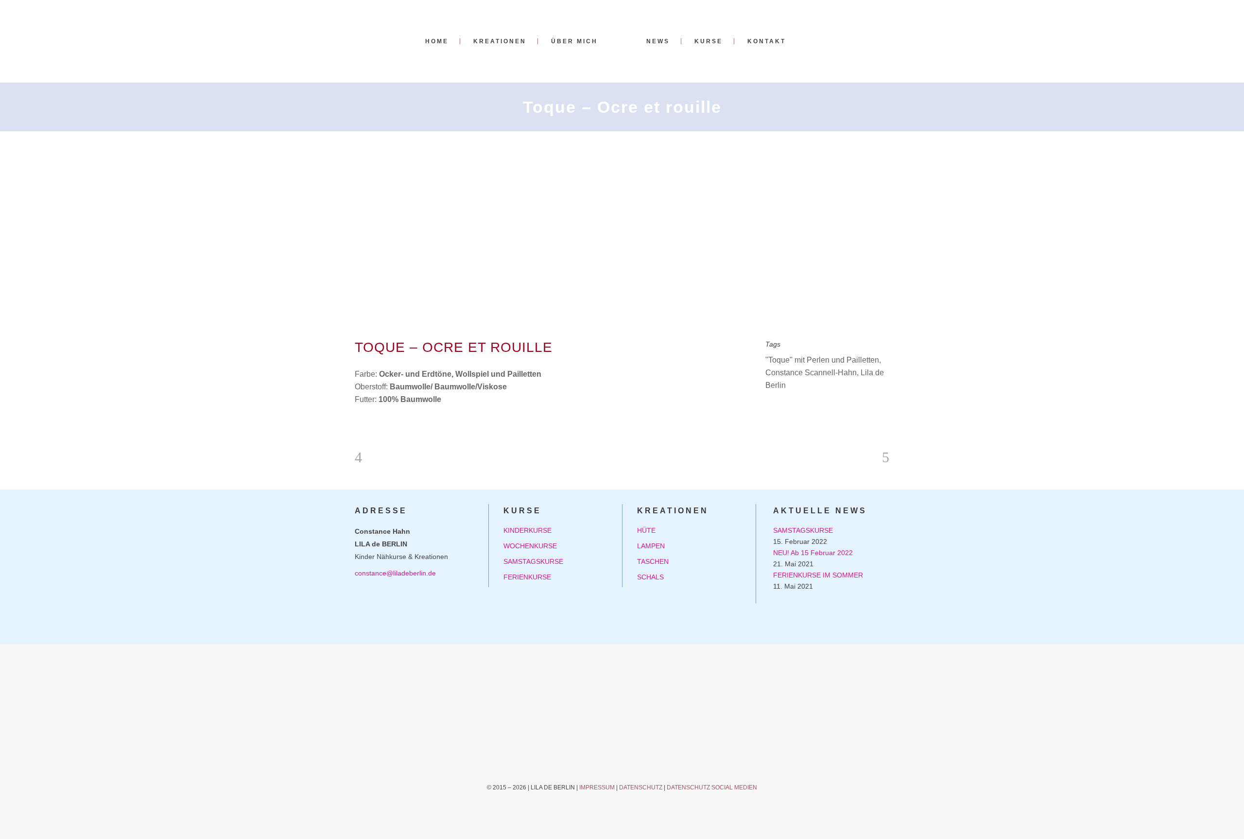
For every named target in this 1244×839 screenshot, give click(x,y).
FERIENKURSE (527, 577)
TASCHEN (653, 561)
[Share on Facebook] (770, 410)
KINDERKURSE (527, 530)
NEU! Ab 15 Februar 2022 (813, 553)
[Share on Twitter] (786, 410)
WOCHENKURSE (530, 546)
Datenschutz (640, 787)
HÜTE (646, 530)
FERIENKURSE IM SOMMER (818, 575)
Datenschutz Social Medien (712, 787)
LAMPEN (651, 546)
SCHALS (650, 577)
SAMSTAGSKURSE (533, 561)
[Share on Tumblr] (801, 410)
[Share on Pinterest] (817, 410)
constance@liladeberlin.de (395, 573)
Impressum (597, 787)
